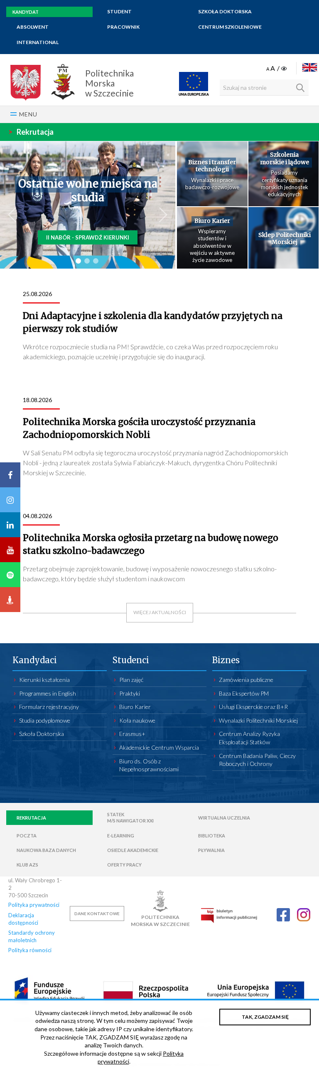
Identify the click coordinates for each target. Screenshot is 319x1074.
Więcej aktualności (159, 612)
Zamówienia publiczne (246, 679)
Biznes (226, 660)
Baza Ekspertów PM (244, 693)
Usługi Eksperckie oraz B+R (253, 706)
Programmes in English (47, 693)
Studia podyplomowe (44, 720)
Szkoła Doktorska (225, 11)
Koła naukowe (137, 720)
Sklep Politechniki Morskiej (284, 239)
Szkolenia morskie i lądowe (284, 158)
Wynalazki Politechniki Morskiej (258, 720)
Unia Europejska (193, 83)
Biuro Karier (212, 221)
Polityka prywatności (33, 904)
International (38, 42)
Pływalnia (211, 850)
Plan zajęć (131, 679)
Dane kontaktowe (97, 913)
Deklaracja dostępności (23, 919)
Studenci (131, 660)
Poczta (27, 835)
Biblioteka (211, 835)
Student (119, 11)
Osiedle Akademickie (132, 850)
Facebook (283, 915)
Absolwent (33, 27)
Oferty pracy (124, 864)
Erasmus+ (132, 733)
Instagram (304, 915)
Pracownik (123, 27)
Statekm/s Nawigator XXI (130, 817)
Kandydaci (34, 660)
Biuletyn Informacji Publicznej (229, 915)
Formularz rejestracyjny (49, 706)
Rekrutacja (31, 131)
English (309, 67)
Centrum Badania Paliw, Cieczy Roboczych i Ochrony (257, 760)
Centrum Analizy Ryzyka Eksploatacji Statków (249, 738)
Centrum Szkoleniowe (230, 27)
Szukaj (300, 87)
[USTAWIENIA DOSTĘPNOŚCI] (277, 68)
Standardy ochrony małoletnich (31, 936)
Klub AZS (27, 864)
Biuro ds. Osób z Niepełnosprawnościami (149, 765)
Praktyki (129, 693)
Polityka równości (30, 950)
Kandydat (25, 12)
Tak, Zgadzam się (265, 1017)
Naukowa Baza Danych (46, 850)
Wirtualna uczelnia (224, 817)
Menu (28, 114)
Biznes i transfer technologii (212, 166)
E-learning (120, 835)
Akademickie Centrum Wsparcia (159, 747)
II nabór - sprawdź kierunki (87, 237)
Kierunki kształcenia (44, 679)
